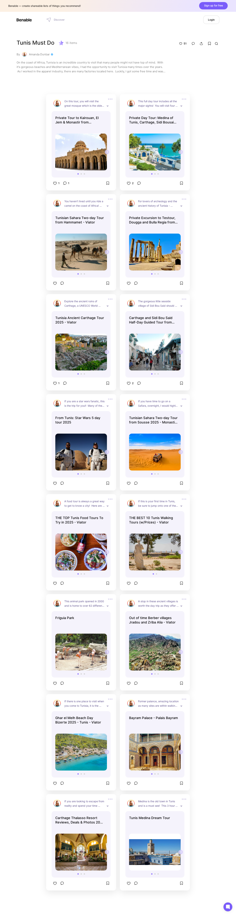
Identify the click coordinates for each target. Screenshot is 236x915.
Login (211, 19)
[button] (78, 173)
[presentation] (107, 152)
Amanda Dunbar (39, 54)
